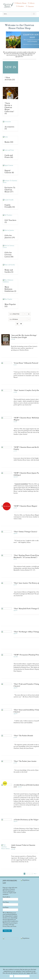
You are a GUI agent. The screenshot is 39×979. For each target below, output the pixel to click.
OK (11, 976)
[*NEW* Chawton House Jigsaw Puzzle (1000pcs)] (6, 473)
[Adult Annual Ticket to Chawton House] (5, 845)
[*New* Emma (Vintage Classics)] (6, 531)
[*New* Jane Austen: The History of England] (6, 583)
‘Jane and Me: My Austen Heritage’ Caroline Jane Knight (24, 336)
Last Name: (6, 907)
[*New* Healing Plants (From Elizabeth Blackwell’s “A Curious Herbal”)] (6, 555)
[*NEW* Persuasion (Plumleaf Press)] (6, 655)
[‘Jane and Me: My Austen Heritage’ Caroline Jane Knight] (5, 335)
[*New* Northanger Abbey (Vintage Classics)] (6, 632)
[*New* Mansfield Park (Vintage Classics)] (6, 608)
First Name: (6, 902)
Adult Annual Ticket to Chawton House (23, 846)
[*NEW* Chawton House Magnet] (6, 506)
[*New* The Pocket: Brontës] (6, 735)
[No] (37, 973)
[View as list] (21, 324)
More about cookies (22, 976)
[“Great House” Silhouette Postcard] (6, 363)
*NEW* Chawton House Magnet (25, 506)
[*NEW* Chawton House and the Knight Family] (6, 447)
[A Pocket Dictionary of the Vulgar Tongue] (6, 819)
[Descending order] (29, 314)
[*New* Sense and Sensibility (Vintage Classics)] (6, 710)
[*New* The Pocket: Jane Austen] (6, 761)
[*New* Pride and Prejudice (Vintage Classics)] (6, 684)
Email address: (6, 897)
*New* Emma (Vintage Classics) (25, 531)
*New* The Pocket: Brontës (23, 735)
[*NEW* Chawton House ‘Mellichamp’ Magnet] (6, 418)
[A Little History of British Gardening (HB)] (6, 785)
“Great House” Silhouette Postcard (26, 363)
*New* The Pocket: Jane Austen (25, 761)
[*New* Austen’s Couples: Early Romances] (6, 390)
